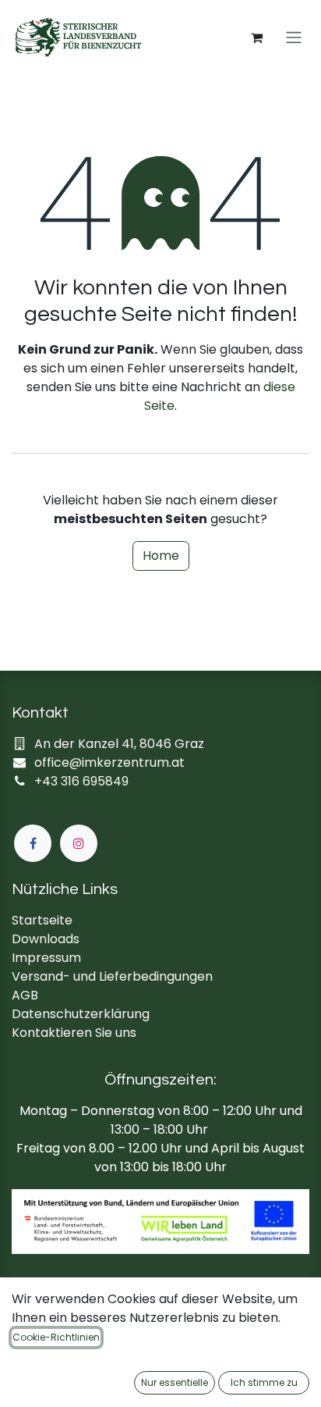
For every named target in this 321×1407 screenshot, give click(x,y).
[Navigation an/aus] (293, 38)
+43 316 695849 (81, 781)
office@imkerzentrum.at (109, 762)
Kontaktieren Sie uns (74, 1033)
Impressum (46, 958)
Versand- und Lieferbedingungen (112, 976)
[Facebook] (32, 843)
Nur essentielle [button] (174, 1382)
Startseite (42, 920)
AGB (25, 995)
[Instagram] (78, 843)
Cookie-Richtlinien (56, 1337)
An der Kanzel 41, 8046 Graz (119, 744)
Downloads (45, 939)
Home (161, 556)
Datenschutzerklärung (81, 1014)
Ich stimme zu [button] (264, 1382)
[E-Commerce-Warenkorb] (256, 37)
